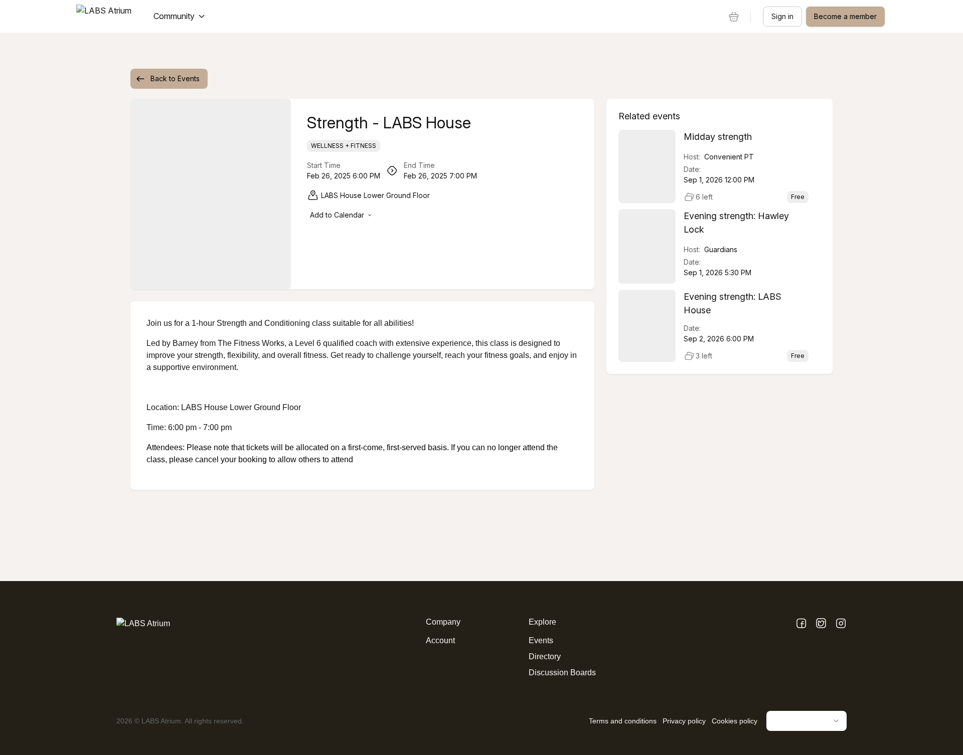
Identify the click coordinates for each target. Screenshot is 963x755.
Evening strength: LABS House (732, 303)
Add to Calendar (337, 215)
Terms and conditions (623, 721)
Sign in (782, 16)
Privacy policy (684, 721)
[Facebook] (801, 624)
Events (541, 640)
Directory (545, 656)
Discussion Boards (562, 672)
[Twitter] (821, 624)
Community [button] (174, 16)
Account (440, 640)
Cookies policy (734, 721)
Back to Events (175, 78)
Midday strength (718, 136)
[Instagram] (841, 624)
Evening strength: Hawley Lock (736, 223)
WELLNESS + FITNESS (343, 146)
